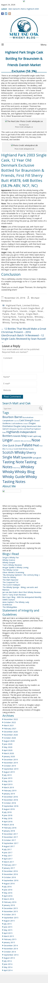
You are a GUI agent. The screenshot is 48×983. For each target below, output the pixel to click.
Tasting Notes (25, 316)
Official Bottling (11, 308)
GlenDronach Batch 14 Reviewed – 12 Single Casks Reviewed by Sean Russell (23, 339)
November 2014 (11, 948)
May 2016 (8, 893)
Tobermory (16, 468)
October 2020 (10, 738)
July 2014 (8, 961)
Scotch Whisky (14, 452)
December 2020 (11, 731)
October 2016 (10, 877)
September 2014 (11, 954)
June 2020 (8, 744)
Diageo (32, 423)
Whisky (6, 319)
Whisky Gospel (8, 562)
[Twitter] (6, 13)
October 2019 (10, 765)
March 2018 (9, 824)
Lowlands (16, 441)
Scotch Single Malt (30, 308)
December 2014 (11, 945)
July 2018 (8, 812)
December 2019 (11, 759)
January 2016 (9, 905)
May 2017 (8, 855)
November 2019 (11, 762)
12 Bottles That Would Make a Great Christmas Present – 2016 (23, 330)
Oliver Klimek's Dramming (13, 572)
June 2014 (8, 964)
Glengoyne (13, 429)
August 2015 (9, 920)
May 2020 (8, 747)
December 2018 (11, 796)
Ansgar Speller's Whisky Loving (15, 567)
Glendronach (31, 426)
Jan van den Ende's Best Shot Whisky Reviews (21, 592)
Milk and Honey (26, 441)
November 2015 (11, 911)
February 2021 (10, 728)
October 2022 (10, 722)
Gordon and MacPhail (25, 429)
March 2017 (9, 862)
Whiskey (39, 316)
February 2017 (10, 865)
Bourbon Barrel (12, 417)
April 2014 (8, 970)
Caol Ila (16, 421)
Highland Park (13, 305)
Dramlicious (7, 604)
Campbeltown (8, 420)
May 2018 (8, 818)
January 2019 (9, 793)
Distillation (7, 426)
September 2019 (11, 769)
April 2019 (8, 784)
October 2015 (10, 914)
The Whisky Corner (10, 570)
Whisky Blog (18, 319)
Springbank (37, 458)
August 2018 (9, 809)
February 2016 (10, 902)
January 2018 (9, 831)
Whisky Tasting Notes (13, 322)
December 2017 (11, 834)
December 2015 (11, 908)
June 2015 (8, 927)
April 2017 (8, 858)
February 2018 (10, 827)
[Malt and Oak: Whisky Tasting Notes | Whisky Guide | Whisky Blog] (24, 28)
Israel (29, 436)
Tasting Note (9, 316)
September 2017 (11, 843)
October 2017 (10, 840)
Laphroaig (37, 436)
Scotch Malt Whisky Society (24, 449)
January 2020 (9, 756)
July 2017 (8, 849)
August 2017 (9, 846)
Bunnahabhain (28, 417)
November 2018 (11, 800)
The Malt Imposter (10, 580)
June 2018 (8, 815)
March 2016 (9, 899)
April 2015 (8, 933)
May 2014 (8, 967)
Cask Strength (26, 420)
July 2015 (8, 924)
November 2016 (11, 874)
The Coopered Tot (10, 582)
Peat (13, 314)
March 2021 (9, 725)
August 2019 (9, 772)
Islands (23, 311)
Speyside (26, 457)
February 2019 (10, 790)
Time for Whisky (9, 577)
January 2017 (9, 868)
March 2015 (9, 936)
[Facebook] (2, 13)
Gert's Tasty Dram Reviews (14, 594)
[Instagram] (9, 13)
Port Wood (9, 449)
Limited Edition (30, 305)
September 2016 (11, 880)
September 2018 (11, 806)
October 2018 (10, 803)
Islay (24, 436)
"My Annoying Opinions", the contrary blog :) (21, 575)
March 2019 (9, 787)
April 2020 (8, 750)
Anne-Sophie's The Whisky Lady (15, 602)
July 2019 (8, 775)
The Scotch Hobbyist (11, 584)
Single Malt (32, 314)
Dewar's (25, 423)
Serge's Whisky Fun (10, 557)
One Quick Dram (11, 445)
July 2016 (8, 886)
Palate (5, 314)
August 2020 (9, 741)
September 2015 (11, 917)
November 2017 (11, 837)
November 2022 (11, 719)
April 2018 (8, 821)
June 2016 (8, 889)
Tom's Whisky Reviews (12, 565)
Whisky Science (8, 560)
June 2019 (8, 778)
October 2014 (10, 951)
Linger (32, 311)
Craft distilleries (17, 423)
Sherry (20, 314)
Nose (40, 311)
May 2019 (8, 781)
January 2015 (9, 942)
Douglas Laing (20, 426)
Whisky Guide (34, 319)
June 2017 (8, 852)
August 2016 (9, 883)
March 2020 (9, 753)
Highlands (12, 432)
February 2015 (10, 939)
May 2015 (8, 930)
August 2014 (9, 958)
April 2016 (8, 896)
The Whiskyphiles (9, 607)
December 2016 (11, 871)
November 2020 (11, 734)
